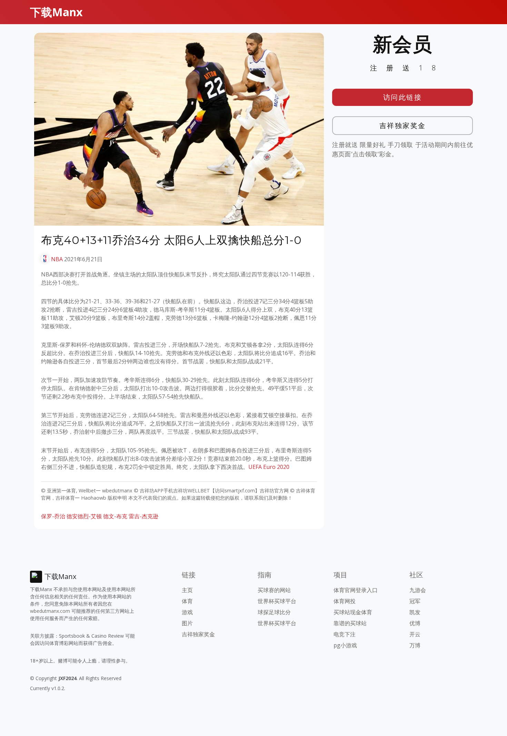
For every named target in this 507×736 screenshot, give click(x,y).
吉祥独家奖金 (402, 125)
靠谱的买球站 (350, 623)
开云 (414, 634)
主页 (187, 590)
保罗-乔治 (53, 516)
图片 (187, 623)
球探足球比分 (274, 612)
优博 (414, 623)
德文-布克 (115, 516)
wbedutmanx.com (50, 611)
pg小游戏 (345, 645)
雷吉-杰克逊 (143, 516)
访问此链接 (402, 97)
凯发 (414, 612)
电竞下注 (345, 634)
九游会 (417, 590)
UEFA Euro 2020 (268, 467)
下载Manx (56, 11)
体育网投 (345, 601)
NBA (57, 259)
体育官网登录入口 (356, 590)
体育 (187, 601)
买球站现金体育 (353, 612)
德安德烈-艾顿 (84, 516)
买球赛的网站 (274, 590)
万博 (414, 645)
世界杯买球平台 (277, 601)
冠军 (414, 601)
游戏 (187, 612)
